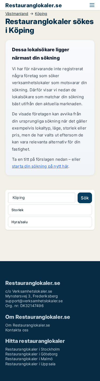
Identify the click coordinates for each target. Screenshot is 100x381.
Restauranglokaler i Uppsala (30, 364)
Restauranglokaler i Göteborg (31, 354)
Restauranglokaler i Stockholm (32, 349)
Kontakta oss (16, 330)
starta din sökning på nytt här (40, 166)
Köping (41, 13)
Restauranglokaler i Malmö (29, 358)
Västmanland (16, 13)
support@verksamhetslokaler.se (34, 300)
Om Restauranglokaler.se (27, 325)
